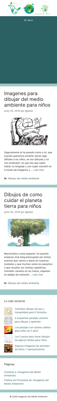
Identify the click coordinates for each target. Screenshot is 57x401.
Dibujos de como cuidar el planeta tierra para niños (23, 200)
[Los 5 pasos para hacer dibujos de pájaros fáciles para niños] (8, 339)
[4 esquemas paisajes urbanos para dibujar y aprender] (8, 321)
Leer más (38, 170)
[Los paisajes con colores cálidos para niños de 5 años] (8, 330)
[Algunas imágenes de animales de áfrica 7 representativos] (8, 349)
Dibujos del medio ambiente (23, 178)
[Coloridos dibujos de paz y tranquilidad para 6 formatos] (8, 312)
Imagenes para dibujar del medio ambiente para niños (27, 99)
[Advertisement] (28, 54)
